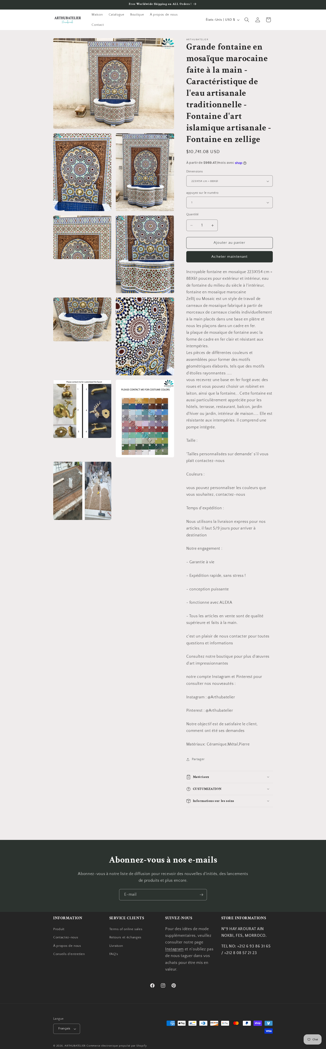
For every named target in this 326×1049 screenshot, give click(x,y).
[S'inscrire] (201, 895)
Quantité (192, 214)
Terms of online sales (126, 929)
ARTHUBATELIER (75, 1045)
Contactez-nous (65, 937)
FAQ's (113, 954)
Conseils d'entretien (69, 954)
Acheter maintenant (229, 257)
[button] (247, 19)
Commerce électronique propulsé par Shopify (116, 1045)
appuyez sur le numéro (202, 193)
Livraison (116, 946)
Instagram (174, 949)
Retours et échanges (125, 937)
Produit (59, 929)
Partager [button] (198, 759)
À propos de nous (67, 946)
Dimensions (194, 171)
